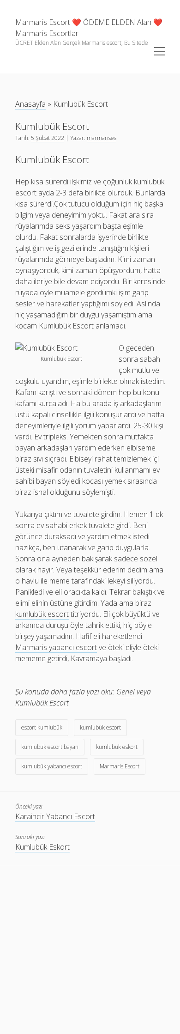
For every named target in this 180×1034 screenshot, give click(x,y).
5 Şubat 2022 (47, 138)
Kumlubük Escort (42, 703)
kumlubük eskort (117, 747)
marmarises (101, 138)
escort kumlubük (41, 727)
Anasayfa (30, 104)
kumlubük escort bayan (49, 747)
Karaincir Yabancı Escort (55, 816)
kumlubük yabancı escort (51, 766)
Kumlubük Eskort (42, 847)
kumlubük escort (100, 727)
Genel (125, 692)
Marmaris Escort (119, 766)
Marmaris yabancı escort (56, 647)
